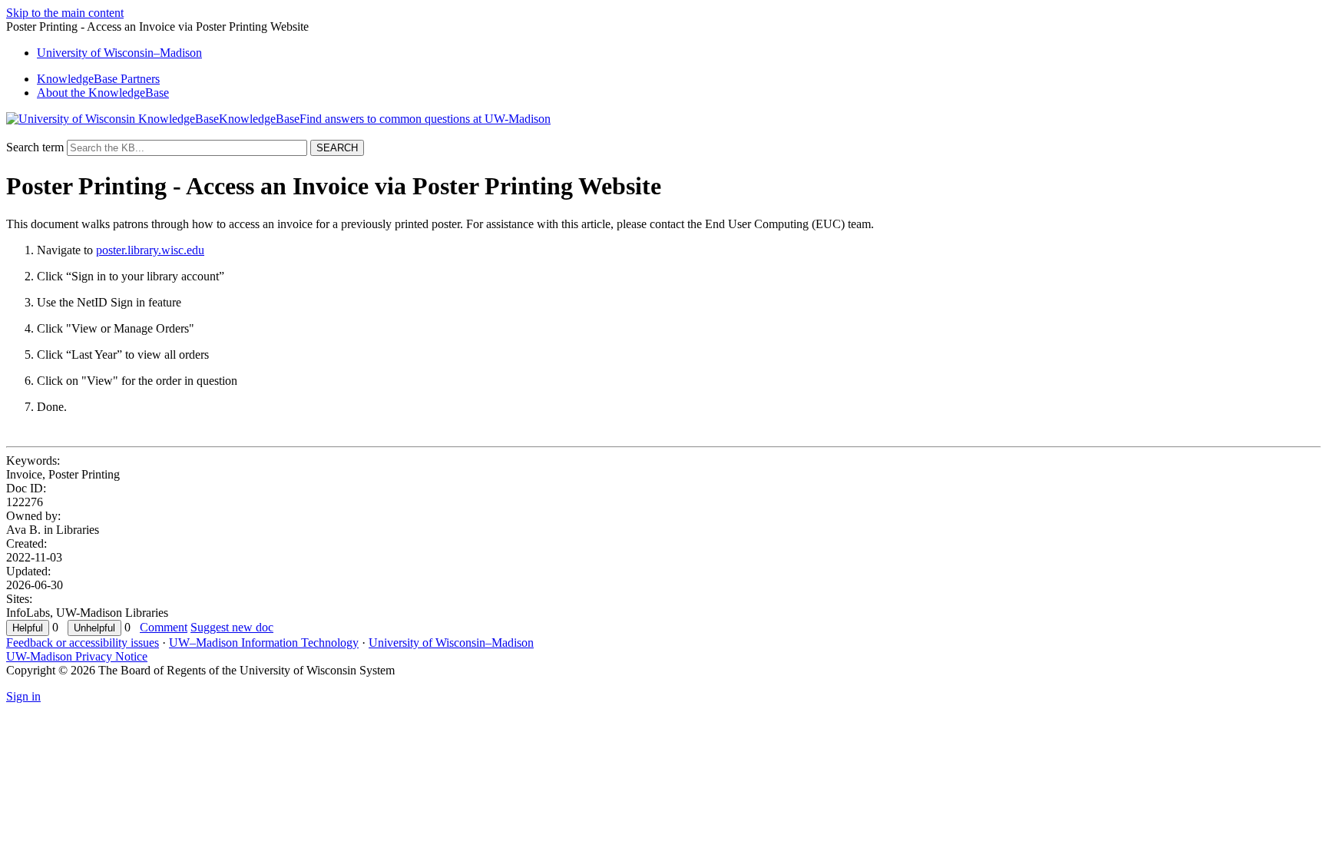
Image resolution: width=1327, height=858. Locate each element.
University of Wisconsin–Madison (451, 642)
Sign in (23, 696)
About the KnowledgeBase (103, 92)
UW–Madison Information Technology (264, 642)
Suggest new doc (231, 627)
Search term (35, 147)
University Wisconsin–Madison (119, 52)
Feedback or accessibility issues (82, 642)
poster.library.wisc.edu (150, 250)
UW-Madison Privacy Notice (76, 656)
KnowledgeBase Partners (98, 78)
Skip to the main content (65, 12)
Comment (163, 627)
